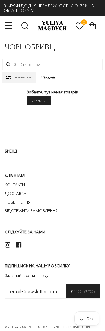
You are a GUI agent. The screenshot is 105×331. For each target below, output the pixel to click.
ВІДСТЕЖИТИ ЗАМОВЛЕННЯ (31, 210)
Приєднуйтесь (83, 291)
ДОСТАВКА (16, 193)
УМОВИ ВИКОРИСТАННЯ (72, 326)
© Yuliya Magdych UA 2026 (26, 326)
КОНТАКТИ (15, 185)
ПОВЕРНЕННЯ (17, 202)
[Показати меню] (9, 25)
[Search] (8, 64)
